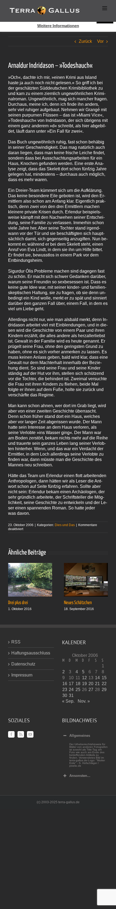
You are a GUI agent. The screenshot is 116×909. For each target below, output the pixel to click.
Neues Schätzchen (78, 602)
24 (71, 689)
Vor (100, 41)
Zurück (85, 41)
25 (78, 689)
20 (90, 683)
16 (64, 683)
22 (104, 683)
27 (90, 689)
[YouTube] (30, 734)
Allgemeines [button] (79, 736)
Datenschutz (23, 664)
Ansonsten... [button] (79, 776)
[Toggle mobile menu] (105, 8)
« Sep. (68, 701)
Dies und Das (65, 525)
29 (104, 689)
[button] (12, 587)
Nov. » (84, 701)
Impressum (21, 675)
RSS (16, 642)
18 (78, 683)
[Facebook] (11, 734)
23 (64, 689)
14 (97, 677)
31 (71, 695)
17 (71, 683)
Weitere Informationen (58, 25)
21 (97, 683)
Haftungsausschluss (30, 653)
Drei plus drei (18, 602)
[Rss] (21, 734)
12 (84, 677)
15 (104, 677)
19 (84, 683)
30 (64, 695)
